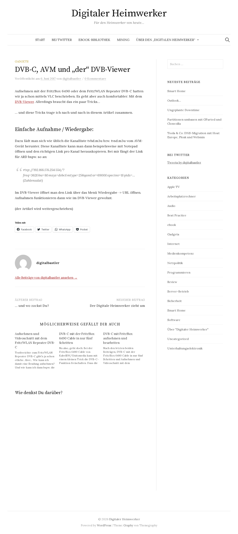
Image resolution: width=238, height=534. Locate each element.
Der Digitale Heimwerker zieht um (117, 305)
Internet (173, 244)
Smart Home (176, 91)
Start (40, 40)
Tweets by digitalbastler (184, 162)
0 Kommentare (95, 78)
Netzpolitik (175, 263)
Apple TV (173, 187)
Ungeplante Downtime (183, 110)
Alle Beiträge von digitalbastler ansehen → (46, 278)
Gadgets (21, 61)
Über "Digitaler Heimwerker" (187, 329)
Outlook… (174, 100)
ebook (171, 225)
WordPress (104, 525)
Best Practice (176, 215)
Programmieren (178, 272)
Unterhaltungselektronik (184, 348)
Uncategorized (178, 339)
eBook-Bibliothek (94, 40)
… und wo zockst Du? (32, 305)
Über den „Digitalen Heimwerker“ (165, 40)
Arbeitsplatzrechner (181, 196)
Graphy (128, 525)
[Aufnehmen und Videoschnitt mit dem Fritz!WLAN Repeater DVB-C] (37, 350)
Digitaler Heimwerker (119, 13)
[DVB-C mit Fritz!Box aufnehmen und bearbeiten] (125, 348)
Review (172, 282)
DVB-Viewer (24, 102)
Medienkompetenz (180, 253)
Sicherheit (174, 301)
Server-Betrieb (178, 291)
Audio (171, 206)
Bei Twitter (62, 40)
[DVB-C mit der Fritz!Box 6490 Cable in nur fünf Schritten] (81, 348)
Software (173, 320)
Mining (123, 40)
